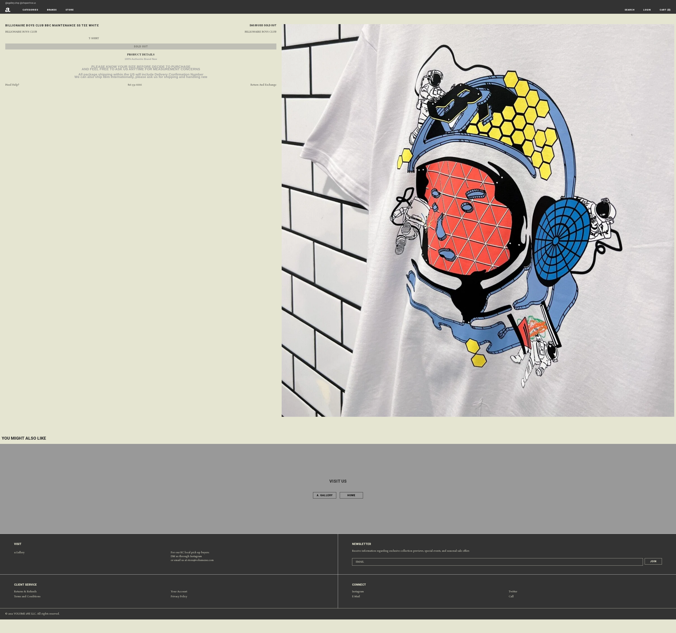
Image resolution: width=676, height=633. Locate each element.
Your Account (179, 591)
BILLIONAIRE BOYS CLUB (260, 31)
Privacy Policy (179, 596)
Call (511, 596)
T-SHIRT (94, 38)
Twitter (513, 591)
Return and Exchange (263, 84)
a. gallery (325, 495)
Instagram (358, 591)
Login (647, 10)
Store (69, 10)
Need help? (12, 84)
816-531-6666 (135, 84)
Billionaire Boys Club (21, 31)
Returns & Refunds (25, 591)
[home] (7, 10)
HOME (351, 495)
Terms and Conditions (27, 596)
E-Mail (356, 596)
